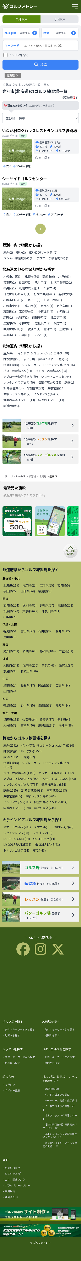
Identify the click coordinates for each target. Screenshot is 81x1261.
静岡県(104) (48, 651)
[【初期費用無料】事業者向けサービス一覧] (61, 1127)
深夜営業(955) (12, 796)
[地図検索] (50, 521)
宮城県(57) (64, 585)
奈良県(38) (10, 671)
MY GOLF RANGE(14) (17, 844)
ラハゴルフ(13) (42, 833)
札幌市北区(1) (12, 276)
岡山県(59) (45, 685)
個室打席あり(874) (54, 784)
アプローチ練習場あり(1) (53, 258)
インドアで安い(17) (46, 394)
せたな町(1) (64, 306)
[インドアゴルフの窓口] (61, 1095)
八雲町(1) (25, 335)
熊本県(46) (64, 719)
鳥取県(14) (10, 685)
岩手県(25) (47, 585)
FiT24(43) (39, 850)
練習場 (32, 476)
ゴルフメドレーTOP (14, 476)
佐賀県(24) (29, 719)
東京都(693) (30, 611)
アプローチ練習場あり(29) (20, 376)
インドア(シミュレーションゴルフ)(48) (43, 353)
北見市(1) (64, 276)
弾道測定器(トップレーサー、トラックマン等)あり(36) (39, 365)
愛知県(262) (11, 651)
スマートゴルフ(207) (17, 827)
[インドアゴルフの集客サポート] (61, 1109)
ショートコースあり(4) (56, 376)
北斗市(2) (50, 329)
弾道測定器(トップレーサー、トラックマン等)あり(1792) (36, 765)
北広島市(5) (58, 317)
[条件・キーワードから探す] (21, 1030)
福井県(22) (63, 631)
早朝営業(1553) (57, 790)
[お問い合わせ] (21, 1168)
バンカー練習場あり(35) (51, 371)
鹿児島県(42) (46, 725)
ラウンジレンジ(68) (16, 833)
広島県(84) (63, 685)
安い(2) (21, 252)
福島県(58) (45, 591)
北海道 (43, 476)
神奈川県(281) (51, 611)
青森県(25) (29, 585)
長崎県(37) (47, 719)
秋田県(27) (10, 591)
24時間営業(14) (13, 388)
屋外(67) (9, 353)
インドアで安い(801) (17, 802)
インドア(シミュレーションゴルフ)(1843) (48, 745)
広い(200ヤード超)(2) (43, 252)
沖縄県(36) (66, 725)
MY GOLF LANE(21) (47, 844)
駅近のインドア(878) (17, 808)
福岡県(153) (11, 719)
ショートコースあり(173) (59, 779)
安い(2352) (34, 751)
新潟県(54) (10, 631)
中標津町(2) (45, 311)
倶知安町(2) (39, 317)
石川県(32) (45, 631)
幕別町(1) (9, 311)
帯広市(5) (34, 300)
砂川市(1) (9, 335)
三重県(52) (66, 651)
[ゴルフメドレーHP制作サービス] (40, 1214)
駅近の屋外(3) (12, 406)
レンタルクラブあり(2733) (20, 784)
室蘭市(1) (65, 329)
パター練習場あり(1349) (19, 773)
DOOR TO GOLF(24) (16, 839)
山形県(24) (28, 591)
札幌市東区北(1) (29, 288)
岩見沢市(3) (42, 323)
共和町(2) (22, 317)
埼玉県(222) (65, 605)
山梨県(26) (10, 617)
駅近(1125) (10, 790)
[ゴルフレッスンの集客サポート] (61, 1118)
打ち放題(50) (11, 359)
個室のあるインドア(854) (50, 802)
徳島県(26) (10, 705)
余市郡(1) (47, 306)
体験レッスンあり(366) (40, 796)
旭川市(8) (41, 282)
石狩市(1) (41, 335)
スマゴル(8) (41, 827)
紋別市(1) (34, 329)
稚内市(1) (31, 306)
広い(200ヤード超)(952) (19, 757)
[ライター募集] (21, 1091)
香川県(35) (28, 705)
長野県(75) (10, 637)
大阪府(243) (11, 665)
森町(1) (8, 317)
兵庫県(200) (30, 665)
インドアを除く (18, 55)
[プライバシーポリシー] (21, 1186)
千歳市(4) (50, 288)
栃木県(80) (29, 605)
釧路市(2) (25, 282)
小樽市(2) (25, 323)
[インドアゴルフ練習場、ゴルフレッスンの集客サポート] (40, 1231)
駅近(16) (70, 382)
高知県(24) (63, 705)
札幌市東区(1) (12, 306)
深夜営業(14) (55, 388)
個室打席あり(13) (49, 382)
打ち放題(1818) (13, 751)
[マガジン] (21, 1085)
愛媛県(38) (45, 705)
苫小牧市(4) (66, 294)
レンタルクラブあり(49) (19, 382)
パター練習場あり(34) (17, 371)
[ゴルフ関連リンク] (21, 1180)
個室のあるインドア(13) (19, 400)
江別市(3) (9, 323)
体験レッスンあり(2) (16, 394)
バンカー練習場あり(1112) (56, 773)
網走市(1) (60, 323)
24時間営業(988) (32, 790)
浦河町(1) (62, 311)
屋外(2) (8, 252)
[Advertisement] (40, 987)
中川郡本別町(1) (14, 329)
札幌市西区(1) (53, 300)
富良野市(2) (26, 311)
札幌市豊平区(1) (61, 282)
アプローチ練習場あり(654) (21, 779)
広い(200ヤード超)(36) (53, 359)
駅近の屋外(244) (45, 808)
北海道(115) (11, 585)
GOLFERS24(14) (44, 839)
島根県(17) (28, 685)
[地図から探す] (21, 1036)
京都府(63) (49, 665)
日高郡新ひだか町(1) (16, 294)
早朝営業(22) (35, 388)
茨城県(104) (11, 605)
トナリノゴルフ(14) (16, 850)
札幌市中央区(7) (44, 294)
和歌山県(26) (29, 671)
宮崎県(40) (28, 725)
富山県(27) (28, 631)
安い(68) (29, 359)
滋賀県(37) (66, 665)
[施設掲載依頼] (61, 1089)
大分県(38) (10, 725)
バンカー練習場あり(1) (18, 258)
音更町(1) (9, 282)
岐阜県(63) (29, 651)
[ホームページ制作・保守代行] (61, 1101)
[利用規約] (21, 1192)
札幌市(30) (32, 276)
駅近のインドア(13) (51, 400)
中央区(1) (9, 288)
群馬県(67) (47, 605)
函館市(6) (48, 276)
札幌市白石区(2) (14, 300)
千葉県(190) (11, 611)
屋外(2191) (10, 745)
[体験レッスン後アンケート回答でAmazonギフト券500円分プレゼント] (17, 521)
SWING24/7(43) (63, 827)
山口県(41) (10, 691)
